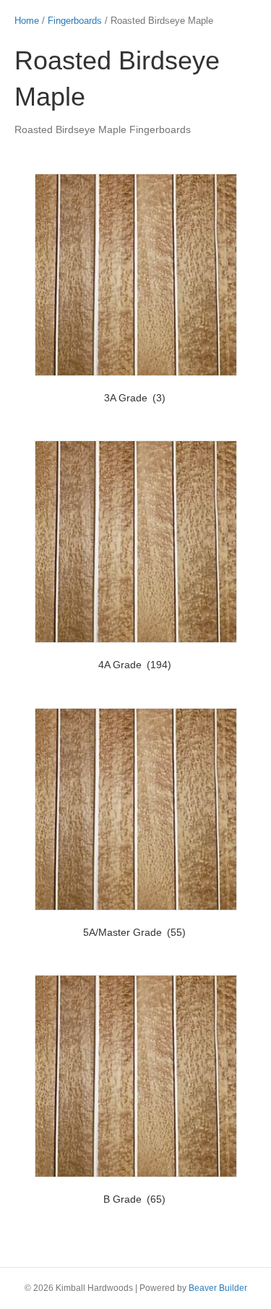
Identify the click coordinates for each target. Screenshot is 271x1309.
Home (26, 20)
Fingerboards (75, 20)
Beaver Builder (218, 1288)
